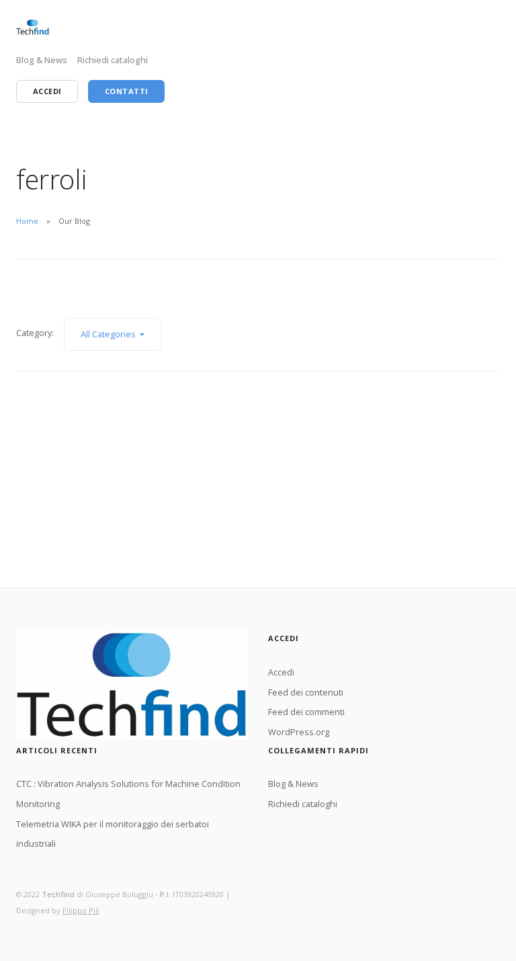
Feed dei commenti (306, 712)
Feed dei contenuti (305, 692)
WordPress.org (298, 732)
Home (27, 221)
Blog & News (41, 60)
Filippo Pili (80, 910)
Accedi (281, 672)
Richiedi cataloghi (112, 60)
